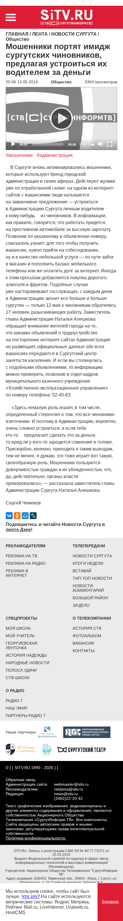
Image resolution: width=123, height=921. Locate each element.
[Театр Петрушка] (49, 749)
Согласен (110, 902)
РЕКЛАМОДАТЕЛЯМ (25, 546)
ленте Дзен (18, 529)
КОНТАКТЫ (83, 650)
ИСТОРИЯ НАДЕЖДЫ (26, 655)
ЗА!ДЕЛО (81, 605)
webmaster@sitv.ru (71, 784)
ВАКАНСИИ (83, 643)
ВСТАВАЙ (82, 571)
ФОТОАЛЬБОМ (87, 635)
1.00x (83, 144)
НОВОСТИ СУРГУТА (92, 556)
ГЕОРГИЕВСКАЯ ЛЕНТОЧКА (21, 645)
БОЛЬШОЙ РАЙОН (90, 598)
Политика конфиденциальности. (36, 838)
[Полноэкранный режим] (109, 144)
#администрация (55, 155)
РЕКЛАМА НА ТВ (21, 556)
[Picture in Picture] (91, 144)
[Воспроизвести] (61, 118)
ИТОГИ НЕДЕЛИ (88, 563)
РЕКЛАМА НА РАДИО (25, 563)
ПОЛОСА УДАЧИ (21, 670)
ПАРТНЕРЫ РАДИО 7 (25, 715)
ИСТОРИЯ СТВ (87, 628)
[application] (61, 118)
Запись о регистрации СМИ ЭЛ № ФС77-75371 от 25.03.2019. (69, 853)
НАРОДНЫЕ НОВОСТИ (27, 662)
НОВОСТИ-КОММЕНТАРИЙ (88, 588)
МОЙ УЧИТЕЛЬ (20, 635)
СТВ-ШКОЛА (17, 677)
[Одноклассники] (17, 515)
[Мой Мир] (25, 515)
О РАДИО (15, 690)
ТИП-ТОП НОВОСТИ (92, 578)
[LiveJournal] (33, 515)
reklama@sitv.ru (68, 789)
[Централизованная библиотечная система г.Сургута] (89, 732)
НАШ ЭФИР (16, 708)
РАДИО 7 (14, 700)
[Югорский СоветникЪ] (23, 749)
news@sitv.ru (66, 793)
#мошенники (19, 155)
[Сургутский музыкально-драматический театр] (84, 749)
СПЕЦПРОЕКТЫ (21, 618)
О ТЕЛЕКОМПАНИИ (92, 618)
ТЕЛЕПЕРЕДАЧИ (89, 546)
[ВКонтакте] (9, 515)
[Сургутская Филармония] (50, 732)
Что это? (30, 896)
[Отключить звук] (100, 144)
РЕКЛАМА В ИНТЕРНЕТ (17, 573)
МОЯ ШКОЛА (18, 628)
